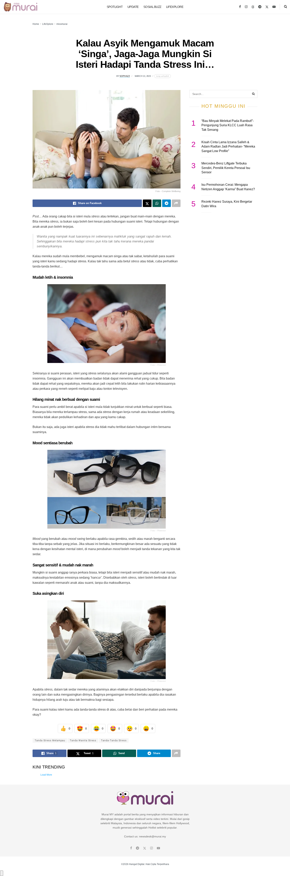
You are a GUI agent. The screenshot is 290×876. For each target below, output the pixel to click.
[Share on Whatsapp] (156, 203)
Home (36, 24)
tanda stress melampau (50, 740)
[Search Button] (285, 7)
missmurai (61, 24)
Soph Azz (125, 76)
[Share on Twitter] (147, 203)
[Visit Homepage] (20, 7)
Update (133, 6)
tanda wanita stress (83, 740)
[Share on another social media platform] (176, 203)
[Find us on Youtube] (274, 7)
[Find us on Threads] (253, 7)
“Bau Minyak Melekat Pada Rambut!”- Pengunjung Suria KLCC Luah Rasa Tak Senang (227, 125)
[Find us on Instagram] (246, 7)
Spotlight (115, 6)
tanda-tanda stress (114, 740)
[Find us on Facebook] (240, 7)
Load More (46, 774)
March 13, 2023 (143, 76)
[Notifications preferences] (1, 873)
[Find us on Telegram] (259, 7)
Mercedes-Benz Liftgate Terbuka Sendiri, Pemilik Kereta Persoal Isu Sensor (225, 168)
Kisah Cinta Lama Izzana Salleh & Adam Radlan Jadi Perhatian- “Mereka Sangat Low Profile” (228, 146)
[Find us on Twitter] (266, 7)
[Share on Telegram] (166, 203)
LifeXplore (174, 6)
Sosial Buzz (152, 6)
